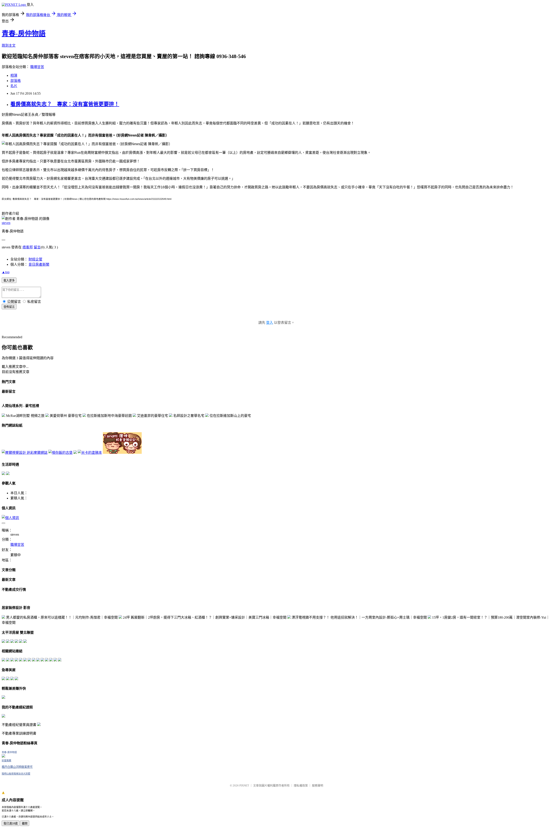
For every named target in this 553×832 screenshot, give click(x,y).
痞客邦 (27, 247)
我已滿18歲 (10, 823)
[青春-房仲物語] (3, 756)
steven (6, 223)
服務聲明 (317, 785)
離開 (24, 823)
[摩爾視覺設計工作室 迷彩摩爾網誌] (25, 452)
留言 (37, 247)
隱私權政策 (301, 785)
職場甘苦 (37, 67)
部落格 (15, 81)
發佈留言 (9, 306)
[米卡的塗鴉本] (90, 452)
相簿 (13, 75)
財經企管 (35, 259)
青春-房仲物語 (24, 33)
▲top (6, 272)
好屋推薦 (6, 760)
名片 (13, 86)
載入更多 (9, 280)
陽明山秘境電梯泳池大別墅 (16, 773)
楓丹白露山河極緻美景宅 (17, 766)
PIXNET (244, 785)
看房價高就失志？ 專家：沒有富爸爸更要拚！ (64, 104)
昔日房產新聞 (39, 264)
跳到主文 (9, 45)
